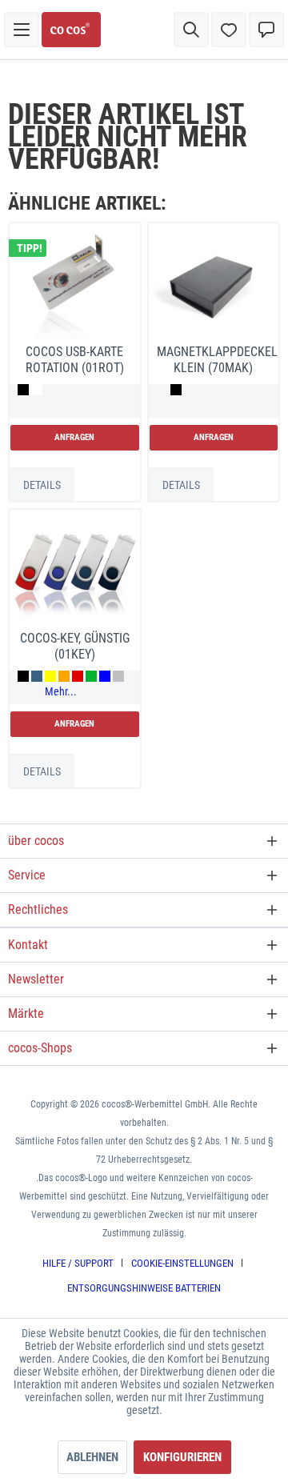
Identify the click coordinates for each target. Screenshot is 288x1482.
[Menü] (21, 29)
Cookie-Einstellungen (182, 1263)
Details (42, 485)
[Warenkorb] (266, 29)
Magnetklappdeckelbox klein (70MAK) (217, 359)
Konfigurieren (182, 1457)
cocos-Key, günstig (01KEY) (75, 646)
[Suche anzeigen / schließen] (191, 29)
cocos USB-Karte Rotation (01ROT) (75, 359)
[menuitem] (21, 29)
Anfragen (74, 437)
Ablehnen (92, 1457)
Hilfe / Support (78, 1263)
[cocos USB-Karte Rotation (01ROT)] (74, 285)
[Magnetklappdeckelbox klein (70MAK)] (213, 285)
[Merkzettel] (228, 29)
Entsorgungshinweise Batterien (144, 1288)
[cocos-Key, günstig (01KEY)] (74, 572)
